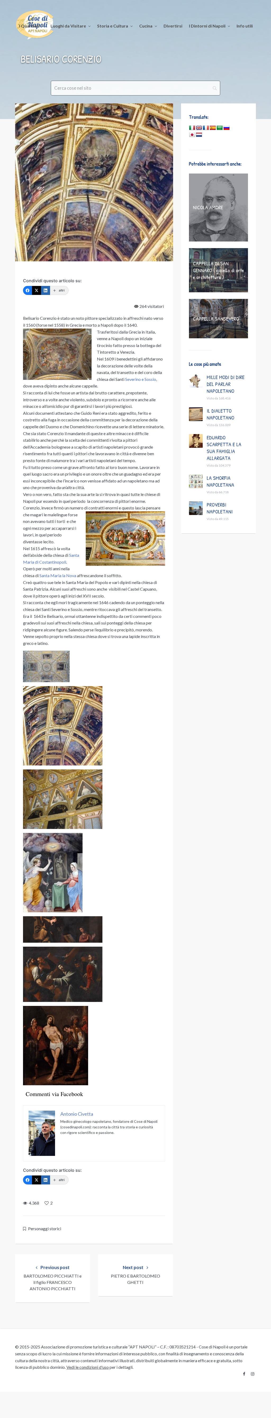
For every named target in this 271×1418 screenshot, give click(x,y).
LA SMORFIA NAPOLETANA (220, 481)
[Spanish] (213, 128)
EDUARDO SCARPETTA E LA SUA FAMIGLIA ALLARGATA (224, 448)
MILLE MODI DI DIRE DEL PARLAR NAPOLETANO (226, 383)
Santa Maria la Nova (57, 575)
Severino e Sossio (140, 379)
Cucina (145, 25)
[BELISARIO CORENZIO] (94, 182)
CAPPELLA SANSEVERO (216, 318)
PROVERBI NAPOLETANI (220, 508)
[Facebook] (27, 290)
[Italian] (192, 128)
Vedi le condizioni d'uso (87, 1367)
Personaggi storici (44, 1228)
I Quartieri (29, 25)
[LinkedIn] (45, 290)
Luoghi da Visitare (68, 25)
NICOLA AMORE (208, 207)
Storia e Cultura (112, 25)
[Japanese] (192, 135)
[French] (206, 128)
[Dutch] (199, 135)
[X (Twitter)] (36, 290)
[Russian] (226, 128)
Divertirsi (173, 25)
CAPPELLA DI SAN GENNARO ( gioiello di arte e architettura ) (218, 270)
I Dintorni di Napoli (207, 25)
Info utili (245, 25)
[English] (199, 128)
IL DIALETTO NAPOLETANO (220, 414)
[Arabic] (219, 128)
